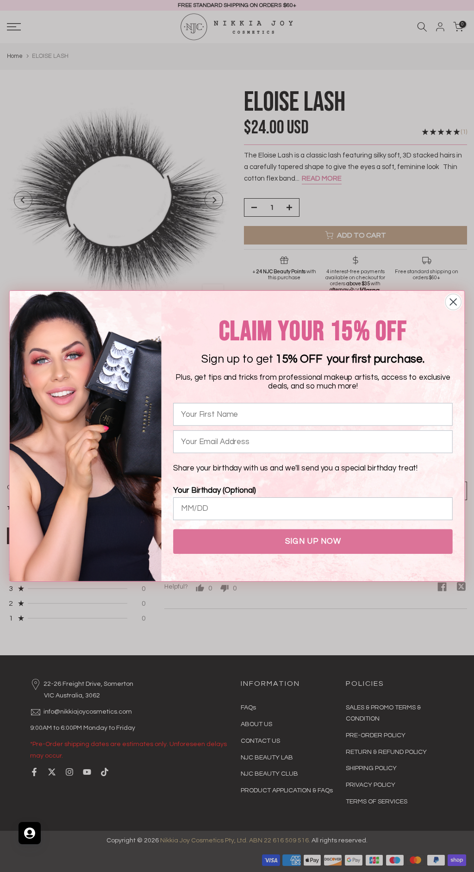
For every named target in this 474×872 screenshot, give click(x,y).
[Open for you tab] (30, 833)
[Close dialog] (453, 302)
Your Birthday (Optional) (214, 490)
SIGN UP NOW (313, 541)
